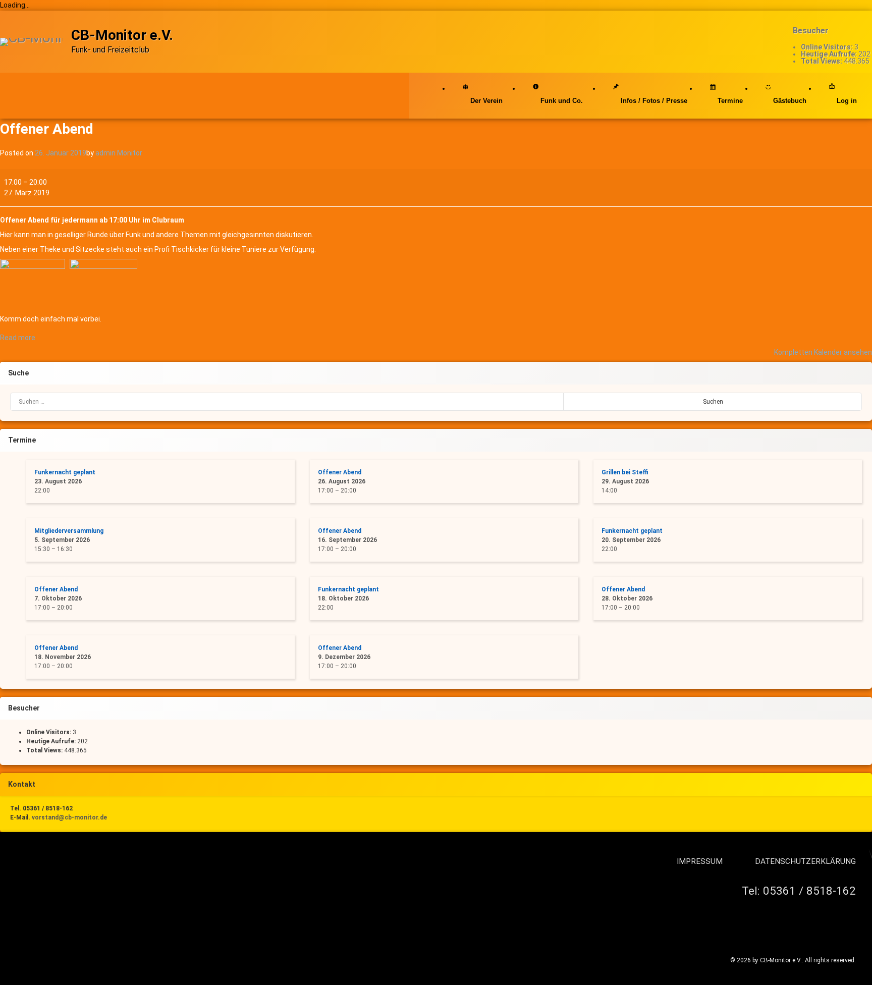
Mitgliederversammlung (68, 530)
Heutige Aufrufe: (829, 54)
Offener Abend (339, 472)
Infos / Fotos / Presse (654, 100)
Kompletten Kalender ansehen (823, 352)
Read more (17, 338)
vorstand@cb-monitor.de (69, 817)
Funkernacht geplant (64, 472)
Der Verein (486, 100)
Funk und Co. (561, 100)
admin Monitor (118, 153)
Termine (730, 100)
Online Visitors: (827, 47)
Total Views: (822, 61)
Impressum (700, 861)
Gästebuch (789, 100)
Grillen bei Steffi (625, 472)
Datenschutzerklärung (805, 861)
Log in (847, 100)
